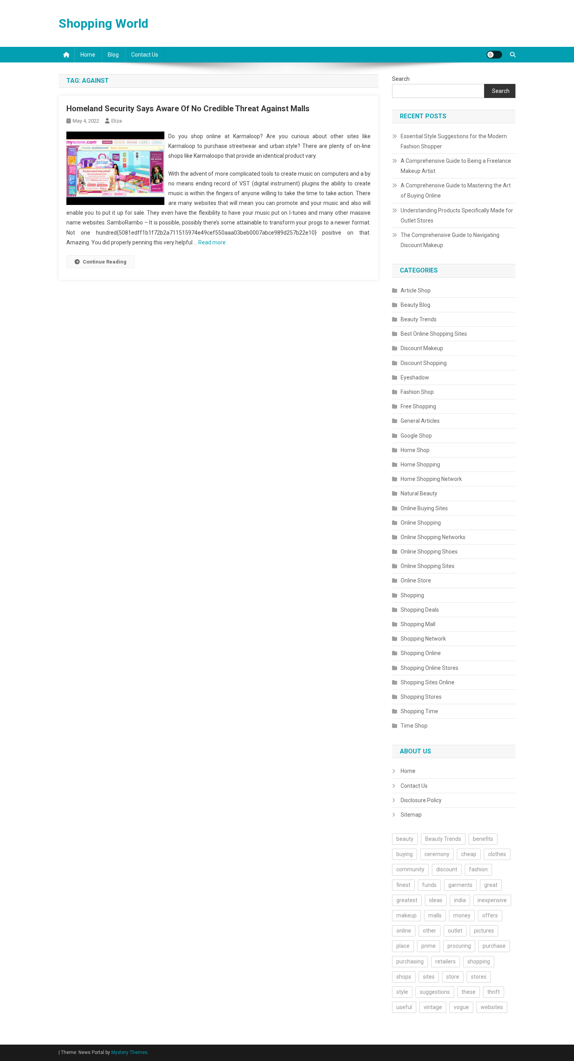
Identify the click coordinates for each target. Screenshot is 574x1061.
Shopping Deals (420, 610)
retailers (445, 961)
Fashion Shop (417, 392)
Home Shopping (420, 464)
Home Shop (415, 450)
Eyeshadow (415, 377)
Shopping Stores (421, 697)
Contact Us (144, 55)
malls (435, 915)
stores (479, 977)
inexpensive (492, 900)
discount (446, 869)
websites (492, 1007)
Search (401, 79)
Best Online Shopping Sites (434, 334)
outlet (455, 930)
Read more (212, 242)
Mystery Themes (129, 1052)
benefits (483, 839)
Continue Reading (105, 262)
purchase (494, 946)
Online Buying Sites (424, 508)
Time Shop (414, 726)
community (410, 869)
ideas (435, 900)
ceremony (436, 854)
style (402, 992)
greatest (406, 900)
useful (404, 1007)
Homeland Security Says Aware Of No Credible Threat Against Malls (188, 108)
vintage (433, 1007)
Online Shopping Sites (428, 566)
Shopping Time (419, 711)
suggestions (435, 992)
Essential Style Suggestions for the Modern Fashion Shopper (454, 141)
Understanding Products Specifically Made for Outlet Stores (457, 215)
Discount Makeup (422, 348)
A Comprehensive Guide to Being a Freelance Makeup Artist (456, 166)
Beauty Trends (419, 319)
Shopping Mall (418, 624)
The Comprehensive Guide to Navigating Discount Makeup (450, 240)
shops (403, 977)
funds (429, 885)
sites (429, 977)
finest (403, 885)
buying (404, 854)
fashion (478, 869)
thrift (493, 992)
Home (87, 55)
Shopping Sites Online (428, 682)
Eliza (116, 121)
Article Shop (416, 290)
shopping (478, 961)
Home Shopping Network (431, 479)
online (403, 930)
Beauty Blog (415, 305)
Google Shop (416, 436)
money (462, 915)
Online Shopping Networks (433, 537)
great (490, 885)
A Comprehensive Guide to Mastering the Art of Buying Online (456, 190)
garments (460, 885)
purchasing (410, 961)
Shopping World (103, 23)
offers (490, 915)
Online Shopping (421, 523)
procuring (459, 946)
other (429, 930)
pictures (484, 930)
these (469, 992)
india (460, 900)
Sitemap (411, 815)
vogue (461, 1007)
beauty (405, 839)
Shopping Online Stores (429, 668)
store (452, 977)
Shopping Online (421, 653)
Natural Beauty (419, 493)
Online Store (416, 580)
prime (428, 946)
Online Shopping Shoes (429, 551)
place (403, 946)
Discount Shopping (424, 363)
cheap (468, 854)
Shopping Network (423, 639)
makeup (406, 915)
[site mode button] (494, 55)
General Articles (420, 421)
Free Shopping (418, 406)
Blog (113, 55)
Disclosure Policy (421, 800)
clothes (497, 854)
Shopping (412, 595)
